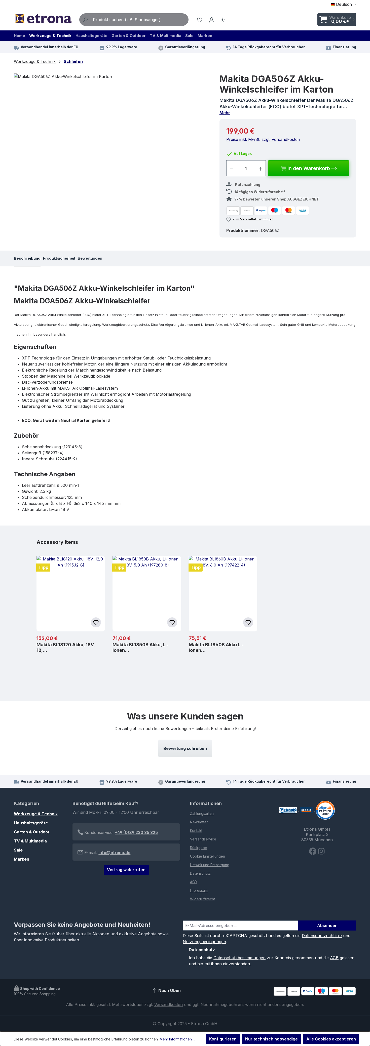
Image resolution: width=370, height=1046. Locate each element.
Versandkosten (168, 1004)
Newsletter (199, 822)
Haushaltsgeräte (31, 822)
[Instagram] (321, 852)
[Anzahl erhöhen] (260, 168)
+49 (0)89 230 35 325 (136, 832)
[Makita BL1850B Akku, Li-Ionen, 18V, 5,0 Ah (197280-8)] (147, 593)
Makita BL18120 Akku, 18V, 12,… (65, 647)
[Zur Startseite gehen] (43, 18)
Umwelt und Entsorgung (209, 865)
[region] (111, 127)
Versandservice (203, 839)
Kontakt (196, 830)
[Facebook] (313, 852)
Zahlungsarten (202, 813)
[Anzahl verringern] (231, 168)
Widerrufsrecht (202, 899)
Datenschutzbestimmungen (239, 957)
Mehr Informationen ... (177, 1039)
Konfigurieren (223, 1038)
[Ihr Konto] (212, 20)
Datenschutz (200, 873)
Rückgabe (198, 848)
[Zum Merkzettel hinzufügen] (96, 622)
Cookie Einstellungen (207, 856)
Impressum (199, 890)
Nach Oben (169, 990)
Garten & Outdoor (32, 831)
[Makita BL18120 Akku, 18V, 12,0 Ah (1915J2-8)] (70, 593)
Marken (21, 859)
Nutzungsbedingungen (204, 941)
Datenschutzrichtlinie (322, 935)
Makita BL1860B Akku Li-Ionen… (216, 647)
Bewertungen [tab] (90, 258)
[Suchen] (85, 19)
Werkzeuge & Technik (36, 813)
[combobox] (140, 19)
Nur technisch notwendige (271, 1038)
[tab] (27, 258)
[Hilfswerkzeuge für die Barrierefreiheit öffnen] (222, 20)
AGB (193, 882)
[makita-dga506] (111, 127)
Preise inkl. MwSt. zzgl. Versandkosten (263, 139)
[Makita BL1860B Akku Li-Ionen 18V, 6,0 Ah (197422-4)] (223, 593)
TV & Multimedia (30, 840)
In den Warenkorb (308, 168)
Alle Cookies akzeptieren (331, 1038)
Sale (18, 850)
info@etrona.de (114, 852)
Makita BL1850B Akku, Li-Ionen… (141, 647)
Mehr (224, 112)
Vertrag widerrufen (126, 869)
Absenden (327, 925)
